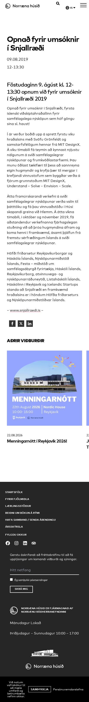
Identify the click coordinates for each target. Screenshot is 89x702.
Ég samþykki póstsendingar (31, 580)
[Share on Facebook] (12, 323)
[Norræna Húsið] (26, 6)
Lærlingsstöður (18, 506)
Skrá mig (21, 588)
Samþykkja (40, 689)
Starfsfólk (14, 492)
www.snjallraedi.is (25, 310)
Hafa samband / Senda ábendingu (30, 519)
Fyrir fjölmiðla (17, 499)
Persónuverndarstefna (68, 689)
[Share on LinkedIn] (29, 323)
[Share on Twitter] (21, 323)
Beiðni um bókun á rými (22, 512)
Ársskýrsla (14, 526)
